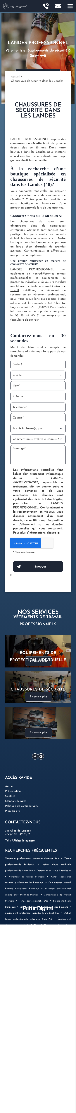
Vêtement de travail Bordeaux (54, 871)
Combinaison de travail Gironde (25, 1039)
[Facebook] (35, 756)
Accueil (9, 786)
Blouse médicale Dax (56, 973)
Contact (10, 796)
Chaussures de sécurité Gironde (50, 1009)
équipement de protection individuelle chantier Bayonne (36, 961)
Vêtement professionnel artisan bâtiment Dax (31, 979)
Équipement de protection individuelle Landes (42, 1052)
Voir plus (32, 1082)
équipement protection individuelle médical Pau (32, 913)
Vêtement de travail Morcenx (27, 877)
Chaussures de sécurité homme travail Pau (43, 943)
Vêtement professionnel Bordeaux (48, 991)
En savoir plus (38, 732)
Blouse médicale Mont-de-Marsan (25, 997)
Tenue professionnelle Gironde (22, 1015)
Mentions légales (15, 801)
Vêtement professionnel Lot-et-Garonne (27, 1058)
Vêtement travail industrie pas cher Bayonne (44, 907)
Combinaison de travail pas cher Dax (28, 949)
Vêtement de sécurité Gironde (39, 1070)
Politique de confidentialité (22, 806)
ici (58, 532)
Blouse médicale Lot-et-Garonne (44, 1034)
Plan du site (12, 811)
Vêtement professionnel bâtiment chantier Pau (32, 858)
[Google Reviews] (41, 756)
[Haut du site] (9, 762)
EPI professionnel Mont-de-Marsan (24, 967)
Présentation (13, 791)
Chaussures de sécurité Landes (39, 1021)
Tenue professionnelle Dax (33, 901)
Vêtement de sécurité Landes (44, 1076)
